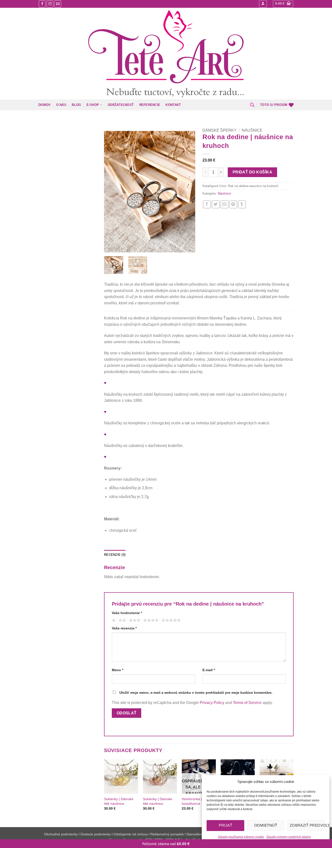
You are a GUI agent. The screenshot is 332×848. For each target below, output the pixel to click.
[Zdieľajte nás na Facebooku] (207, 204)
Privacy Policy (212, 703)
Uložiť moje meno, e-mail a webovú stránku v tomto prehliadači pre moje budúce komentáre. (195, 692)
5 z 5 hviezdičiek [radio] (170, 620)
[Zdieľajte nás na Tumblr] (242, 204)
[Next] (187, 192)
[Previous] (112, 192)
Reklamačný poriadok (167, 834)
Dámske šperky (219, 130)
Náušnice (252, 130)
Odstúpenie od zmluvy (131, 834)
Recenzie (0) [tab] (114, 555)
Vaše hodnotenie (127, 613)
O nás (61, 105)
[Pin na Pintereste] (233, 204)
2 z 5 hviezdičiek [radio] (121, 620)
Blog (76, 105)
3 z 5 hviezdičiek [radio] (133, 620)
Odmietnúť (265, 825)
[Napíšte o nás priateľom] (224, 204)
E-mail (208, 670)
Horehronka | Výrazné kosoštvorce (199, 801)
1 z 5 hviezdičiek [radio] (113, 620)
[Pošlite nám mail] (57, 3)
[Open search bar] (252, 105)
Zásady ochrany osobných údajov (288, 837)
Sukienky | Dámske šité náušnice (118, 801)
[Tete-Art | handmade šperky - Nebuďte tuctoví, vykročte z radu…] (166, 54)
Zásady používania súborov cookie (241, 837)
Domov (44, 105)
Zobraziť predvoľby (307, 825)
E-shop (93, 105)
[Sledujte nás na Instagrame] (49, 3)
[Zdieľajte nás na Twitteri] (216, 204)
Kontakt (173, 105)
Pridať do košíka (252, 172)
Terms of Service (247, 703)
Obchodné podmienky (61, 834)
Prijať (225, 825)
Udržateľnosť (121, 105)
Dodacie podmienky (95, 834)
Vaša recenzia (124, 628)
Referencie (149, 105)
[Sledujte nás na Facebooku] (42, 3)
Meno (117, 670)
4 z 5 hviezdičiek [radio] (150, 620)
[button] (263, 4)
